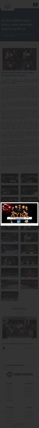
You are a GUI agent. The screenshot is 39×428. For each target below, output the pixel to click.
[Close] (36, 204)
